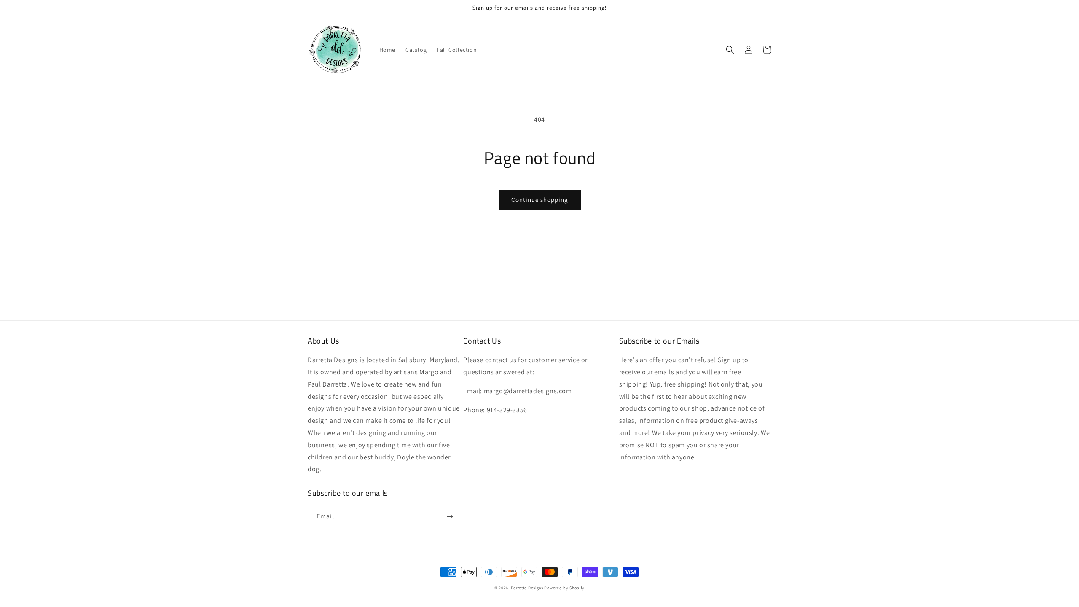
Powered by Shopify (564, 588)
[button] (730, 49)
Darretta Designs (527, 588)
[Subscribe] (449, 516)
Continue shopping (539, 200)
